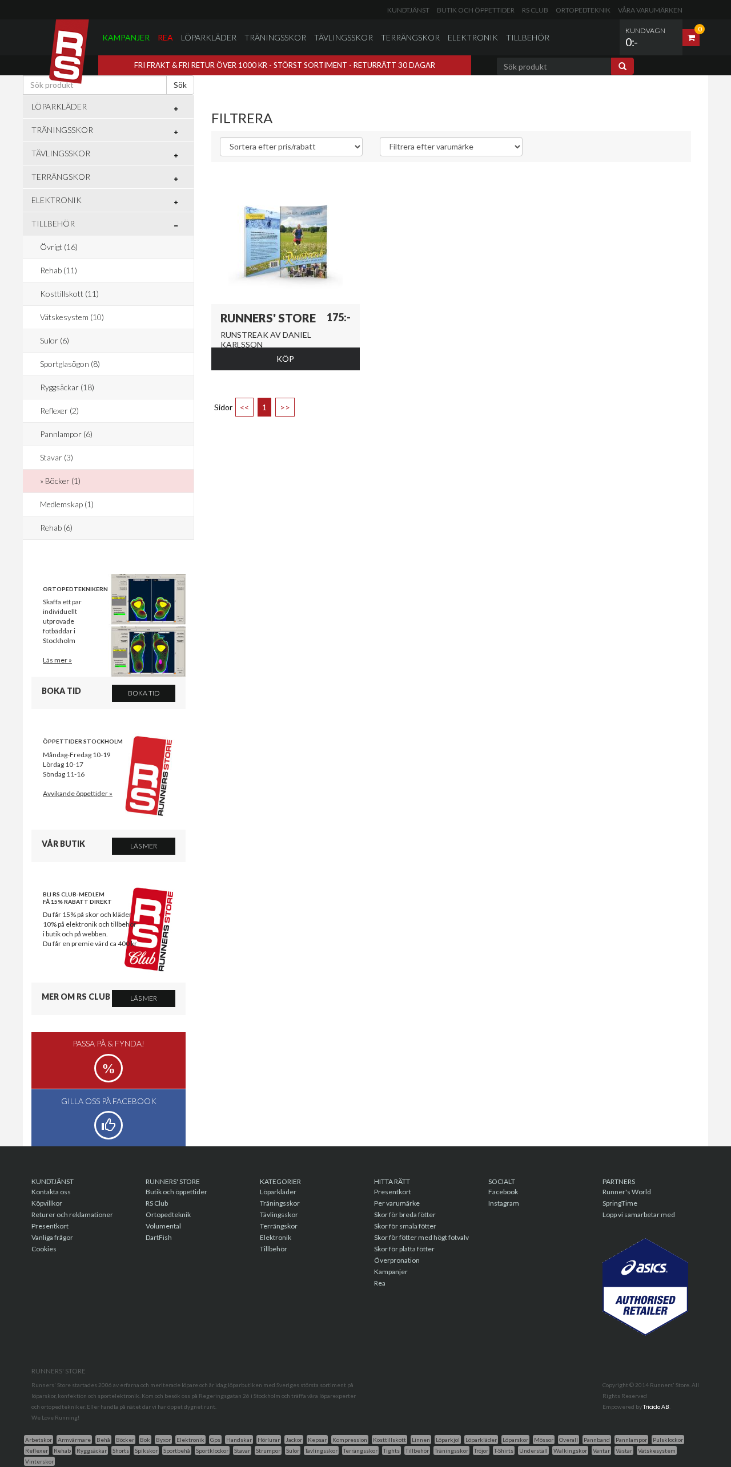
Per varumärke (397, 1203)
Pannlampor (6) (66, 434)
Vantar (601, 1450)
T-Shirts (503, 1450)
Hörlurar (269, 1439)
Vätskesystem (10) (72, 317)
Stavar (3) (56, 457)
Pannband (597, 1439)
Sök (180, 85)
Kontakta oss (51, 1191)
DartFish (159, 1237)
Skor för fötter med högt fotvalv (421, 1237)
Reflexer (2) (59, 410)
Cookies (44, 1248)
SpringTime (620, 1203)
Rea (165, 37)
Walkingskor (570, 1450)
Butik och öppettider (476, 10)
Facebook (503, 1191)
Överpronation (397, 1260)
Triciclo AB (656, 1406)
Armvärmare (74, 1439)
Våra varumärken (650, 10)
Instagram (503, 1203)
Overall (568, 1439)
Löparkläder (208, 37)
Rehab (62, 1450)
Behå (103, 1439)
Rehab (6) (56, 527)
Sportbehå (176, 1450)
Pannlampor (631, 1439)
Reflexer (36, 1450)
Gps (215, 1439)
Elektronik (473, 37)
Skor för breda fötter (405, 1214)
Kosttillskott (389, 1439)
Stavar (242, 1450)
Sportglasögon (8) (70, 364)
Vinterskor (39, 1461)
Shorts (121, 1450)
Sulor (292, 1450)
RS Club (535, 10)
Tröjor (481, 1450)
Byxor (163, 1439)
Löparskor (515, 1439)
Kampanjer (126, 37)
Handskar (239, 1439)
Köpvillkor (46, 1203)
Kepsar (317, 1439)
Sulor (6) (54, 340)
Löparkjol (448, 1439)
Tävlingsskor (343, 37)
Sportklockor (212, 1450)
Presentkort (50, 1226)
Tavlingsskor (321, 1450)
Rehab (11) (58, 270)
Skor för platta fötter (404, 1248)
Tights (391, 1450)
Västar (624, 1450)
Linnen (421, 1439)
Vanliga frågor (52, 1237)
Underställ (533, 1450)
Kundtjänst (408, 10)
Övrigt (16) (59, 247)
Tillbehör (527, 37)
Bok (145, 1439)
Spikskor (146, 1450)
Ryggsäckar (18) (67, 387)
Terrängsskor (360, 1450)
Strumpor (268, 1450)
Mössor (543, 1439)
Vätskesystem (657, 1450)
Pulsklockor (668, 1439)
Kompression (349, 1439)
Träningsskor (275, 37)
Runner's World (627, 1191)
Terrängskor (410, 37)
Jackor (294, 1439)
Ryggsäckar (92, 1450)
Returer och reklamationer (72, 1214)
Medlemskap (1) (67, 504)
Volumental (163, 1226)
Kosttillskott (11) (69, 293)
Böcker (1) (63, 481)
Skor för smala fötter (405, 1226)
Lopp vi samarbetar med (639, 1214)
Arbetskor (38, 1439)
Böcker (125, 1439)
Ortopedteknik (583, 10)
